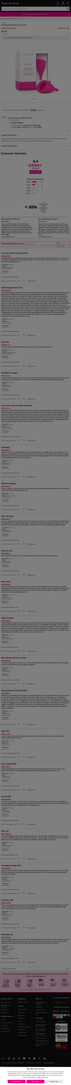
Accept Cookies (17, 1081)
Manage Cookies (54, 1081)
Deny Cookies (35, 1081)
